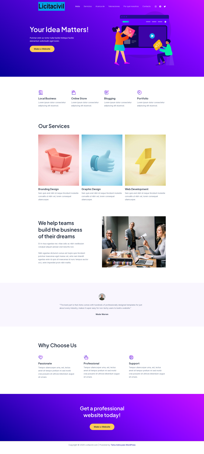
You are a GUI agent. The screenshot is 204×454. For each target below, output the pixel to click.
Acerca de (100, 6)
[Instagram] (156, 6)
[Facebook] (160, 6)
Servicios (88, 6)
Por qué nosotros (131, 6)
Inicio (77, 6)
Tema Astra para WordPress (123, 445)
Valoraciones (114, 6)
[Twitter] (165, 6)
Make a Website (42, 49)
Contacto (146, 6)
